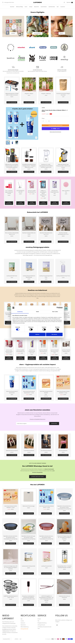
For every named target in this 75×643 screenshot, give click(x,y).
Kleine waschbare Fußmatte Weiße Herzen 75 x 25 (12, 233)
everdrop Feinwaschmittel (46, 566)
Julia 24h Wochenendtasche (46, 450)
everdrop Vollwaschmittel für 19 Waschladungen (29, 276)
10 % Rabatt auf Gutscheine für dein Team (44, 627)
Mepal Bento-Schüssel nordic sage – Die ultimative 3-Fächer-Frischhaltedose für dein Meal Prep (29, 537)
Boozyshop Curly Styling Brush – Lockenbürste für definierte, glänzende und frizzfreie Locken (28, 597)
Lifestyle (30, 6)
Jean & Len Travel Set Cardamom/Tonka (66, 350)
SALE (58, 6)
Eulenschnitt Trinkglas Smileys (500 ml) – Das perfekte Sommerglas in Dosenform (64, 537)
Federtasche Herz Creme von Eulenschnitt (64, 596)
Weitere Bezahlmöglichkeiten (55, 131)
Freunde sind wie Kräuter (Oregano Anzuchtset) (63, 94)
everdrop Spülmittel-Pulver (12, 275)
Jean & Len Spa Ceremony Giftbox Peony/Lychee (9, 351)
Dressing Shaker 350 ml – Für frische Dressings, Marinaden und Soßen (64, 566)
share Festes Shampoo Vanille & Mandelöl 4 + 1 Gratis (63, 392)
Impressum (23, 622)
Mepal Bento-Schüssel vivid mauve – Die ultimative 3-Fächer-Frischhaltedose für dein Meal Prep (46, 537)
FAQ (38, 620)
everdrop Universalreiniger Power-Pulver (46, 276)
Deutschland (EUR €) (6, 639)
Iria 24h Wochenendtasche (29, 450)
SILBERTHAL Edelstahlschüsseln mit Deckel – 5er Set (11, 596)
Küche (26, 6)
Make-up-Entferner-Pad (66, 191)
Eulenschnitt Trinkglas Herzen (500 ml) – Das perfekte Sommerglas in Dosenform (10, 567)
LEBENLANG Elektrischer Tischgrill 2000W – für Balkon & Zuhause (11, 94)
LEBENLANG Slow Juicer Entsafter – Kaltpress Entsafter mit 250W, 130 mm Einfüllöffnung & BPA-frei (12, 166)
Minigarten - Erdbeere (29, 93)
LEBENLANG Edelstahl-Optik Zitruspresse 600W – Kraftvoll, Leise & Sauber (63, 166)
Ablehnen (37, 334)
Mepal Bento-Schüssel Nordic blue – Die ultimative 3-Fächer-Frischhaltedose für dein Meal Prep (64, 507)
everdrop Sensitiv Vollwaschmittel (28, 566)
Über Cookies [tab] (55, 311)
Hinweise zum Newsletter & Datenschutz (37, 419)
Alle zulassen (54, 334)
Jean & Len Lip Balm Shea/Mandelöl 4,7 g (32, 191)
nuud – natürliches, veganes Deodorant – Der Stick (9, 192)
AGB (21, 619)
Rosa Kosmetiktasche (63, 450)
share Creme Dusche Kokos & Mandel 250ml (12, 392)
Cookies (22, 620)
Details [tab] (37, 311)
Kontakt (39, 619)
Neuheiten (12, 6)
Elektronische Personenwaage (28, 506)
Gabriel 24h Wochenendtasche (12, 450)
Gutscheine (62, 6)
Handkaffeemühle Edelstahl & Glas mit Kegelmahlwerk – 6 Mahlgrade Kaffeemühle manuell (29, 166)
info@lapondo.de (5, 630)
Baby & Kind (36, 6)
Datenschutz (23, 624)
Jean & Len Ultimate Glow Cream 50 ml (43, 350)
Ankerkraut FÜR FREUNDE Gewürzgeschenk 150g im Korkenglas (66, 315)
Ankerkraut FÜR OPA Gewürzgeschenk (9, 313)
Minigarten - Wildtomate (46, 93)
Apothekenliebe (52, 6)
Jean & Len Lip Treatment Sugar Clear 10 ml (32, 351)
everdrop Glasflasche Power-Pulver (63, 275)
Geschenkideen (44, 6)
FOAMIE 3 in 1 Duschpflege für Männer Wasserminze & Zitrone (43, 193)
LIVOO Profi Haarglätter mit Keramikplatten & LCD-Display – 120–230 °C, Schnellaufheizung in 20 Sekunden (46, 598)
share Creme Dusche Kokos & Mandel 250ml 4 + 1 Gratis (55, 111)
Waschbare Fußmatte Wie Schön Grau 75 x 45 (46, 233)
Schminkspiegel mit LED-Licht (20, 191)
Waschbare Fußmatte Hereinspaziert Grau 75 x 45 (63, 233)
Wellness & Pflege (19, 6)
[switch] (31, 329)
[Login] (64, 2)
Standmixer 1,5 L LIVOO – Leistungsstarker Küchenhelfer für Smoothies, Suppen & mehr (46, 166)
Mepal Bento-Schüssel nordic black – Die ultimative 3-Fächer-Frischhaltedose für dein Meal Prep (11, 537)
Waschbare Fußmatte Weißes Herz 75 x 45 (29, 233)
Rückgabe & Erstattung (42, 622)
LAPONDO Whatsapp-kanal (37, 476)
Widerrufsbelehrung (24, 626)
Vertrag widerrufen (24, 628)
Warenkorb (69, 2)
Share (43, 107)
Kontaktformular (5, 629)
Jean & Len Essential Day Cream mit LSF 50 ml (55, 351)
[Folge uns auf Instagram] (57, 625)
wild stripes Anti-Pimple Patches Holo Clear (55, 192)
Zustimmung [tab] (20, 311)
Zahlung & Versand (41, 624)
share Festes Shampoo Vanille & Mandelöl (46, 392)
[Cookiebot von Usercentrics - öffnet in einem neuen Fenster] (57, 308)
